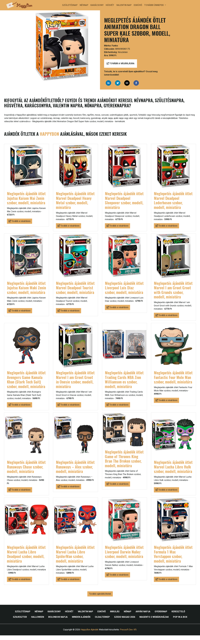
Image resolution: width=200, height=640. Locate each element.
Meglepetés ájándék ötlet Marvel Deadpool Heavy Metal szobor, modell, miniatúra (75, 200)
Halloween (37, 617)
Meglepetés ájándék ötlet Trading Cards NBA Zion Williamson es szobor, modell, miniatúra (124, 379)
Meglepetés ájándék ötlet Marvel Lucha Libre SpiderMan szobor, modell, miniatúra (75, 554)
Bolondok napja (58, 617)
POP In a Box (180, 617)
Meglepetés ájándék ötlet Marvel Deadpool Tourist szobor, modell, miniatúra (75, 287)
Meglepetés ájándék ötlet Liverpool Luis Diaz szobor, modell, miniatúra (124, 287)
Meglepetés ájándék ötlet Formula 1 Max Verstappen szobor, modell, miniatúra (173, 554)
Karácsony (97, 5)
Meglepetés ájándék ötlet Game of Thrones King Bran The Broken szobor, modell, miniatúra (124, 458)
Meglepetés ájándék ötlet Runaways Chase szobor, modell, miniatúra (26, 466)
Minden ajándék (81, 617)
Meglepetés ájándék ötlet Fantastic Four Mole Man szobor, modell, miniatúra (173, 377)
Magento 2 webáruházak (154, 617)
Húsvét (110, 5)
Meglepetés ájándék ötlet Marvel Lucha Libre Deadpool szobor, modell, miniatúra (26, 554)
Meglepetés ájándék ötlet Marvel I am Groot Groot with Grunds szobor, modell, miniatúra (173, 290)
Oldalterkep (102, 617)
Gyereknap (161, 611)
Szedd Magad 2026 (124, 617)
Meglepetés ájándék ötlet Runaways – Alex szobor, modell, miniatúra (75, 466)
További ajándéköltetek (100, 594)
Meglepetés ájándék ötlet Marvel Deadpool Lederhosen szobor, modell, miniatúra (173, 200)
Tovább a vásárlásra (121, 63)
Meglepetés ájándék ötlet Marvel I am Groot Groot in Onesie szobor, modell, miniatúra (75, 379)
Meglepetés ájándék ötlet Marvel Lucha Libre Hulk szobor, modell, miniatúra (173, 466)
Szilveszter (20, 617)
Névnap (84, 5)
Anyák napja (143, 611)
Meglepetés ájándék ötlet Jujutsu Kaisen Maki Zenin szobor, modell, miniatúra (26, 287)
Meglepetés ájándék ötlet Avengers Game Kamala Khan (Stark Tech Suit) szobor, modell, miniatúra (26, 379)
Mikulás (114, 611)
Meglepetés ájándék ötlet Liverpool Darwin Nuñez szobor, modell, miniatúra (124, 551)
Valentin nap (124, 5)
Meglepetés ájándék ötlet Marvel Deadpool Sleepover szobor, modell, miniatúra (124, 200)
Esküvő (138, 5)
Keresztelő (178, 611)
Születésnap (70, 5)
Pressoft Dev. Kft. (128, 629)
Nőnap (127, 611)
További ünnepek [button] (154, 5)
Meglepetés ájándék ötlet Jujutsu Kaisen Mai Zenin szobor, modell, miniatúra (26, 198)
